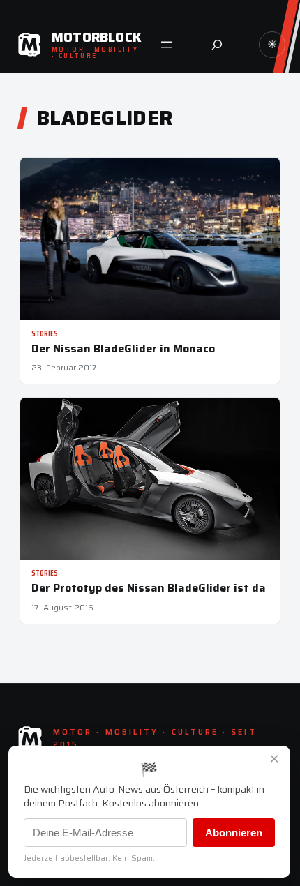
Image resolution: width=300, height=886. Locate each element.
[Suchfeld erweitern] (216, 45)
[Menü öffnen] (166, 44)
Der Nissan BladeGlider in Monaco (123, 348)
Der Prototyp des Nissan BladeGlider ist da (148, 587)
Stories (44, 334)
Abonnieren (233, 833)
